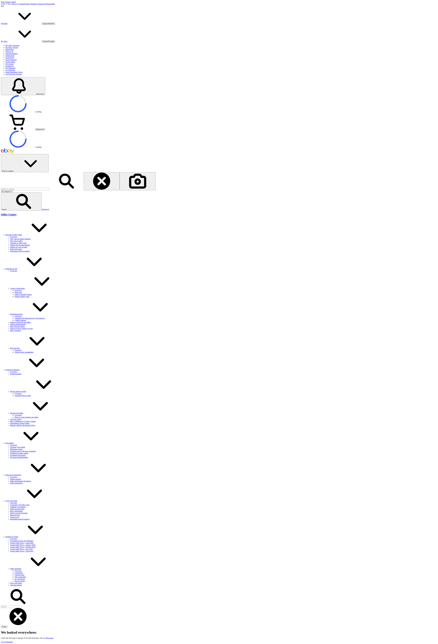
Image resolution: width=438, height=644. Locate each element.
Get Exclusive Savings (13, 74)
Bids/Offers (9, 50)
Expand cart (40, 129)
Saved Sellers (10, 62)
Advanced (45, 209)
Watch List (9, 52)
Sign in (14, 4)
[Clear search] (102, 181)
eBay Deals (38, 4)
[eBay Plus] (29, 4)
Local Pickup (46, 4)
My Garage (9, 64)
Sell (2, 6)
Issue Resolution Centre (14, 72)
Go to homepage (7, 642)
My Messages (10, 68)
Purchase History (11, 54)
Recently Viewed (11, 47)
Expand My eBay (48, 41)
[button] (21, 202)
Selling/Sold (9, 56)
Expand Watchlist (48, 24)
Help (53, 4)
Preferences (9, 66)
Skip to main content (8, 2)
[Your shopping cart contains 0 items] (18, 129)
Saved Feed (9, 58)
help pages (49, 638)
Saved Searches (11, 60)
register (21, 4)
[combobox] (25, 189)
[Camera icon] (138, 181)
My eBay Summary (12, 45)
